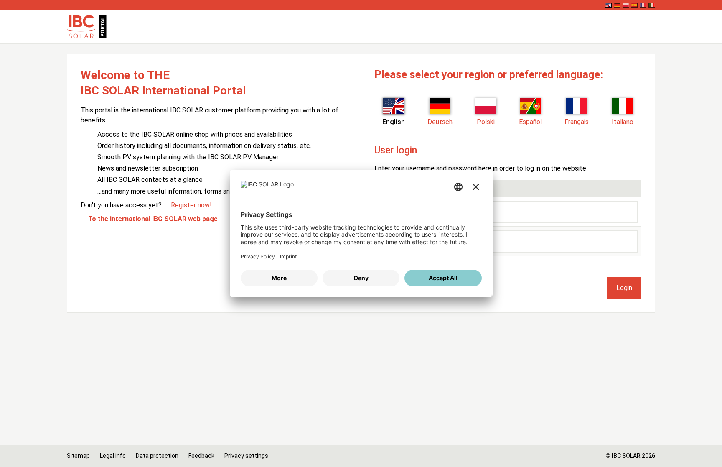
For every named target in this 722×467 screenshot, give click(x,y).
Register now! (191, 205)
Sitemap (78, 455)
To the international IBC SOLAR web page (153, 219)
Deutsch (440, 122)
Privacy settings (246, 455)
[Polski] (626, 5)
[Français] (643, 5)
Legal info (113, 455)
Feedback (201, 455)
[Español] (634, 5)
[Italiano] (651, 5)
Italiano (622, 122)
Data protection (157, 455)
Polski (486, 122)
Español (530, 122)
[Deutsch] (617, 5)
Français (576, 122)
